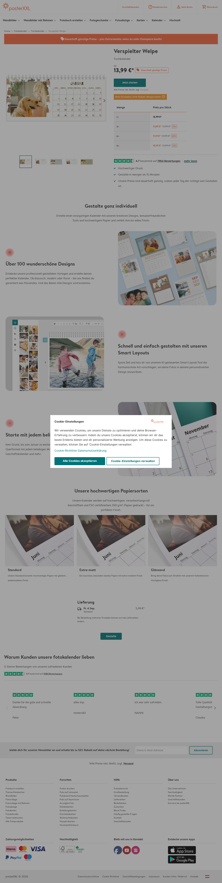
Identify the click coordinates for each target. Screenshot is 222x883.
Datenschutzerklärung (92, 450)
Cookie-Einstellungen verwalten (133, 461)
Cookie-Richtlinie (65, 450)
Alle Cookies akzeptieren (80, 461)
